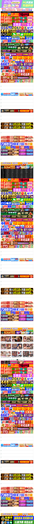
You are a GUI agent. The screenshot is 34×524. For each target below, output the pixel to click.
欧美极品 (26, 169)
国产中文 (8, 177)
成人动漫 (31, 169)
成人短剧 (17, 177)
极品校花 (22, 177)
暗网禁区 (22, 176)
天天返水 (31, 173)
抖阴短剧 (26, 177)
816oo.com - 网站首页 (7, 12)
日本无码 (17, 169)
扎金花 (26, 173)
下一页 (19, 359)
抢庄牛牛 (12, 173)
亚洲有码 (22, 169)
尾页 (23, 359)
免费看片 (3, 177)
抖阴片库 (3, 176)
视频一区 (3, 169)
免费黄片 (17, 176)
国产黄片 (8, 176)
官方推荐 (3, 173)
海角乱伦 (26, 176)
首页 (9, 359)
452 (13, 359)
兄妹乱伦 (12, 177)
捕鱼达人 (8, 173)
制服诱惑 (31, 176)
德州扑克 (17, 173)
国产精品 (8, 169)
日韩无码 (31, 177)
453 (15, 359)
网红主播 (12, 169)
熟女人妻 (12, 176)
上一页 (11, 359)
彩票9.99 (22, 173)
